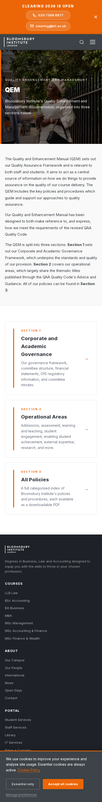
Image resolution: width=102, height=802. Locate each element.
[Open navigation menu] (92, 42)
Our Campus (15, 660)
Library (10, 735)
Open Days (13, 690)
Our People (13, 668)
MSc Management (19, 623)
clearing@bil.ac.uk (51, 26)
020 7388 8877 (50, 15)
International (14, 675)
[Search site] (81, 42)
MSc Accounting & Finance (26, 631)
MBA (8, 616)
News (9, 683)
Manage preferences (21, 795)
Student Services (18, 720)
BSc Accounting (17, 600)
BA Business (14, 608)
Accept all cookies (63, 784)
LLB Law (11, 593)
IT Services (13, 742)
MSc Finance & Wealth (22, 638)
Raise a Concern (18, 750)
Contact (11, 698)
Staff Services (15, 727)
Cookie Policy (29, 770)
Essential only (23, 784)
